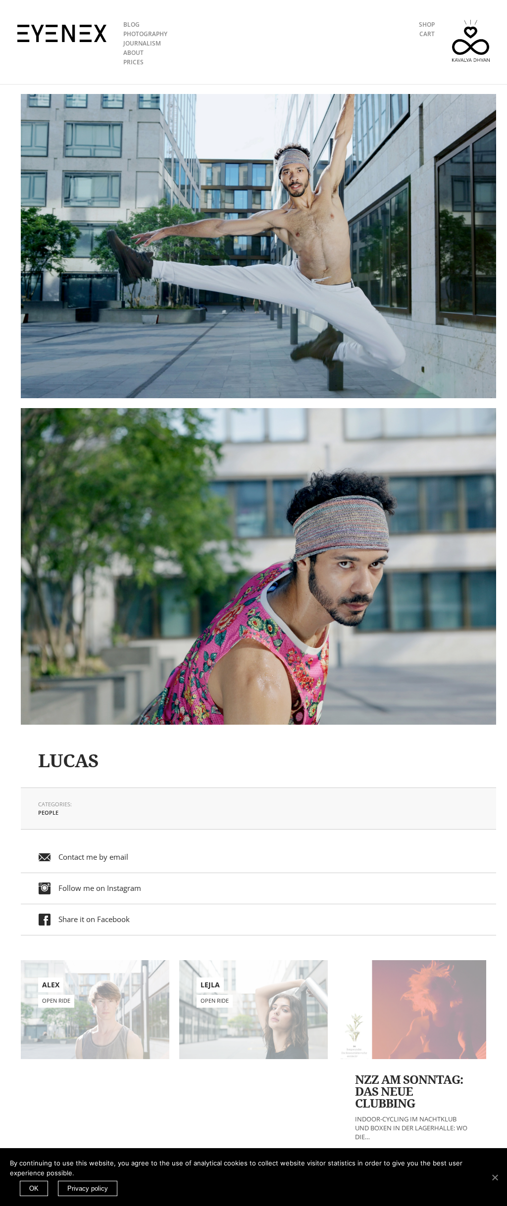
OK (34, 1188)
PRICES (133, 62)
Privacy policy (87, 1188)
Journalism (142, 43)
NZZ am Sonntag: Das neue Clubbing (409, 1092)
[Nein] (495, 1177)
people (48, 812)
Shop (427, 24)
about (133, 52)
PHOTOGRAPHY (145, 34)
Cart (427, 34)
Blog (131, 24)
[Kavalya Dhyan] (471, 41)
